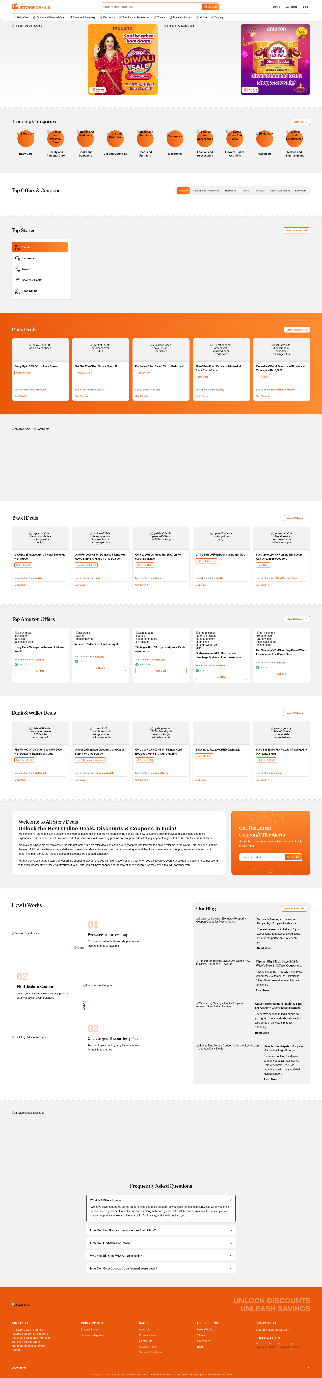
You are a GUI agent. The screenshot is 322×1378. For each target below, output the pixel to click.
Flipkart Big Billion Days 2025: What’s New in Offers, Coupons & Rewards (279, 963)
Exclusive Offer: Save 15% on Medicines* (159, 366)
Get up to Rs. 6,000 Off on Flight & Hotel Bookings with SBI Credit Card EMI (158, 751)
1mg (157, 389)
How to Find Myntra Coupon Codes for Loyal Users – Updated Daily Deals (283, 1048)
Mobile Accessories (280, 190)
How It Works (205, 1329)
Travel (26, 269)
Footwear (259, 190)
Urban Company (285, 389)
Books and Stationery (84, 17)
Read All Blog (291, 908)
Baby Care (23, 17)
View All (298, 121)
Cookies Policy (148, 1346)
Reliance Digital (104, 773)
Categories (291, 6)
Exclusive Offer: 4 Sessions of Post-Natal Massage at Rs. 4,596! (280, 368)
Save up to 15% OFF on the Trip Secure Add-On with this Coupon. (279, 556)
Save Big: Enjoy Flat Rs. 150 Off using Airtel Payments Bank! (281, 751)
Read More (264, 948)
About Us (144, 1329)
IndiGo (38, 578)
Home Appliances (182, 17)
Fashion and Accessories (136, 17)
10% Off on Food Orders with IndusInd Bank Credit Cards (218, 368)
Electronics (109, 17)
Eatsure (99, 389)
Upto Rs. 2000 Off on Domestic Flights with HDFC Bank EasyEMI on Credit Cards (100, 556)
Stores (276, 6)
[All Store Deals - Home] (31, 7)
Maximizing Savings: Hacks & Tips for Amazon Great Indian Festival (278, 1006)
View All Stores (294, 230)
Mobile (203, 17)
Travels (161, 17)
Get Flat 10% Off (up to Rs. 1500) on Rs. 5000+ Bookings (158, 556)
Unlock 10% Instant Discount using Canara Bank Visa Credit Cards (100, 751)
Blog (305, 6)
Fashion (27, 247)
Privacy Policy (147, 1335)
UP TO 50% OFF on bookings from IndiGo (220, 554)
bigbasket (40, 773)
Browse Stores (89, 1329)
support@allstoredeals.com (272, 1329)
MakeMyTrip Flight (286, 578)
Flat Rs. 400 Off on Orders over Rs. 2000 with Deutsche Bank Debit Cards (38, 751)
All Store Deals (116, 1374)
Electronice (29, 258)
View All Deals (295, 329)
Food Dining (30, 291)
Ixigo (98, 578)
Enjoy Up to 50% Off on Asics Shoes (36, 366)
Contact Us (145, 1341)
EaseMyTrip (162, 773)
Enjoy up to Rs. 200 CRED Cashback (218, 749)
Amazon (39, 659)
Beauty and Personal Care (51, 17)
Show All (183, 190)
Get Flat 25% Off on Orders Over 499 (96, 366)
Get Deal (20, 396)
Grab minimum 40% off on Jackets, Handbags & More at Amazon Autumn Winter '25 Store (218, 655)
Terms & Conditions (150, 1352)
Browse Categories (92, 1335)
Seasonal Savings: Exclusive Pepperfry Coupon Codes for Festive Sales (277, 921)
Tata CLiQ (40, 389)
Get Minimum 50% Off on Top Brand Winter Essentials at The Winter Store (281, 652)
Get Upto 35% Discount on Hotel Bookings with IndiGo (39, 556)
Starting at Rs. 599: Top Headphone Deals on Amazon (160, 649)
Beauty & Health (32, 280)
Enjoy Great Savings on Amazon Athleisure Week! (40, 649)
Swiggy (220, 389)
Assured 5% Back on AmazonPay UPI (97, 644)
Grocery (219, 17)
